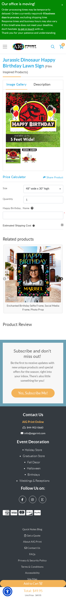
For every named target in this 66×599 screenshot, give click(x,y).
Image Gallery (16, 84)
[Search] (53, 46)
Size (5, 188)
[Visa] (15, 513)
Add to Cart (31, 583)
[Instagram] (33, 499)
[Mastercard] (22, 513)
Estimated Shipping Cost (17, 225)
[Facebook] (23, 499)
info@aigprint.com (34, 433)
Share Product (54, 177)
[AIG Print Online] (24, 47)
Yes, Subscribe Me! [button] (33, 393)
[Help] (31, 208)
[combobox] (43, 189)
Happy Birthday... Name (16, 208)
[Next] (56, 120)
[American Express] (7, 513)
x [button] (62, 4)
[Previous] (9, 120)
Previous (4, 279)
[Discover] (30, 513)
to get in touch (26, 28)
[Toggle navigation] (5, 46)
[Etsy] (43, 499)
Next (61, 279)
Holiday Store (33, 450)
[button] (33, 225)
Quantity (8, 198)
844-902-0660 (34, 427)
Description (42, 84)
